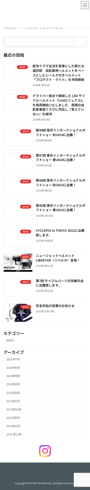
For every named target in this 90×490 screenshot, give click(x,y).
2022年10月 (13, 409)
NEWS (10, 340)
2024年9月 (13, 376)
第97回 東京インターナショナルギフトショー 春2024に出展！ (60, 157)
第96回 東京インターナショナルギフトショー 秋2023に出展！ (60, 182)
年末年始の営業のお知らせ (55, 305)
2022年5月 (13, 418)
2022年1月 (13, 426)
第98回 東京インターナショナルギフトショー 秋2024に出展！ (60, 132)
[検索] (80, 42)
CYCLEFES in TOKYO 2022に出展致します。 (60, 232)
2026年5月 (13, 367)
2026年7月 (13, 359)
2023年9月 (13, 392)
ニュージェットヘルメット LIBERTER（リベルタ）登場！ (58, 257)
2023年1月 (13, 401)
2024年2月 (13, 384)
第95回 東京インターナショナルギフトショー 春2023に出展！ (60, 207)
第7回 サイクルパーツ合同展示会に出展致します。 (60, 282)
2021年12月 (13, 434)
